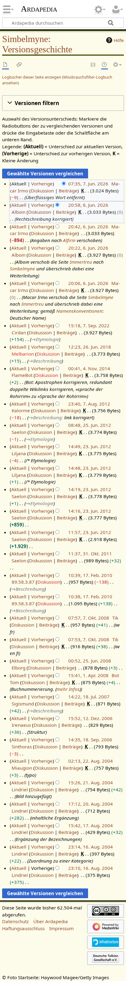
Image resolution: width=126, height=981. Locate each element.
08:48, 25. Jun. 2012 (89, 425)
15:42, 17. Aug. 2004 (90, 825)
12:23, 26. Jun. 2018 (89, 347)
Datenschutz (15, 921)
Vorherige (42, 184)
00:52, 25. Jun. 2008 (89, 661)
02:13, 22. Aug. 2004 (90, 761)
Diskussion (42, 191)
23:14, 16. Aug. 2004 (90, 847)
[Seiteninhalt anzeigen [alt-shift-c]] (5, 65)
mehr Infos (68, 689)
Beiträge (68, 191)
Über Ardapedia (50, 921)
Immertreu (81, 262)
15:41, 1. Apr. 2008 (88, 675)
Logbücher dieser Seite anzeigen (31, 77)
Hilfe (119, 40)
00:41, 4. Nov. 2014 (89, 368)
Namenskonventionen (79, 311)
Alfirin (69, 240)
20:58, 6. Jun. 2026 (88, 205)
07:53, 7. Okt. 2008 (88, 639)
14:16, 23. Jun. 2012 (89, 511)
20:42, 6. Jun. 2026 (88, 226)
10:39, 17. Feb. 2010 (90, 575)
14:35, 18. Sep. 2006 (90, 740)
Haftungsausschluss (23, 928)
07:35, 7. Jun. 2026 (88, 184)
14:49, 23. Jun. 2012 (89, 446)
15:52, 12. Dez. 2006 (90, 718)
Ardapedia (39, 9)
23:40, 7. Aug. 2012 (89, 404)
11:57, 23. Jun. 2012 (89, 532)
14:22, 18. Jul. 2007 (88, 697)
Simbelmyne (22, 268)
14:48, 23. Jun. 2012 (89, 468)
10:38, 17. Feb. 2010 (90, 596)
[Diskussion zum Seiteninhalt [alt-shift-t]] (19, 65)
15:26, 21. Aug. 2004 (90, 782)
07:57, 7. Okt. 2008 (88, 618)
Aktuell (18, 205)
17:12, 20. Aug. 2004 (90, 804)
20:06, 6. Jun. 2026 (88, 283)
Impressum (61, 928)
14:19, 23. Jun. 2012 (89, 489)
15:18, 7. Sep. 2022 (88, 325)
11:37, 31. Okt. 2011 (90, 553)
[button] (63, 103)
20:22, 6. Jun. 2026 (88, 248)
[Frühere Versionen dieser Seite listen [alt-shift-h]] (104, 65)
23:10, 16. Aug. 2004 (90, 868)
